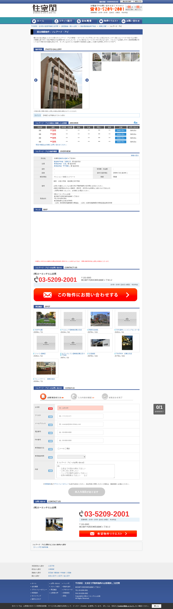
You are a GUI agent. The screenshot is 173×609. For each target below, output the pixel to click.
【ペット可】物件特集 (40, 547)
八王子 (59, 576)
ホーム (34, 583)
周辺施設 (54, 589)
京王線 (50, 573)
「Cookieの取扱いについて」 (125, 606)
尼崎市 (61, 158)
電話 (68, 448)
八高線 (69, 573)
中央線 (62, 573)
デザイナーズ (67, 589)
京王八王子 (52, 576)
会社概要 (35, 586)
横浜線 (56, 573)
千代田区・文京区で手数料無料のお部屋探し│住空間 (97, 583)
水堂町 (65, 158)
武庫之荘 (68, 161)
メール (62, 448)
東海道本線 (58, 164)
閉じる (156, 606)
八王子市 (51, 566)
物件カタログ (36, 599)
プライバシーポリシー (61, 484)
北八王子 (67, 576)
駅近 (64, 596)
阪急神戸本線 (58, 161)
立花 (64, 164)
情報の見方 (135, 155)
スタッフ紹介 (55, 586)
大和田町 (51, 569)
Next (87, 80)
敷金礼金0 (66, 586)
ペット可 (66, 583)
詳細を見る (121, 130)
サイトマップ (36, 596)
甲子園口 (66, 166)
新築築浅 (66, 593)
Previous (35, 80)
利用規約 (48, 484)
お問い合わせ (55, 583)
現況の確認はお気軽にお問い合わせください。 (52, 145)
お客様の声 (54, 593)
